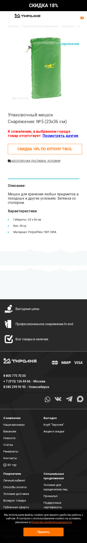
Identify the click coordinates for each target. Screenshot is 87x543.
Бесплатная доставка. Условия (36, 161)
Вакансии (9, 431)
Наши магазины (14, 424)
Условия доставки (16, 494)
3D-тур (12, 465)
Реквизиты (10, 451)
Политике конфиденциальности (51, 522)
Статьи (8, 444)
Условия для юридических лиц (55, 487)
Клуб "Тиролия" (54, 424)
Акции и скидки (54, 431)
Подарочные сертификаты (53, 505)
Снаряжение (69, 44)
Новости (9, 438)
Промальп (51, 496)
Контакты (10, 458)
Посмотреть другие (60, 136)
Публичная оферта (16, 507)
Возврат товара (14, 500)
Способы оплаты (15, 487)
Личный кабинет (14, 480)
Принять (43, 532)
